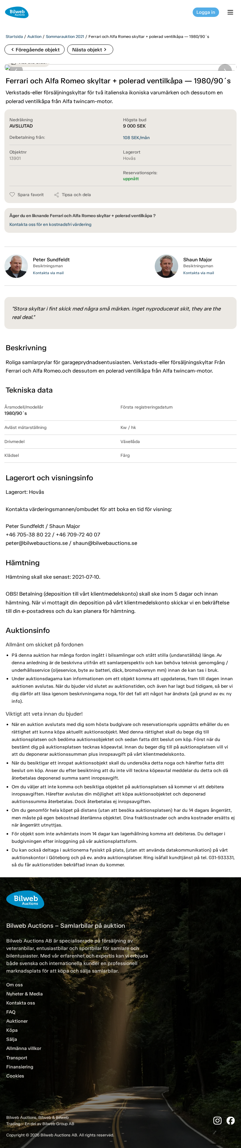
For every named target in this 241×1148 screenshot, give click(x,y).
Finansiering (19, 1067)
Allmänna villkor (23, 1048)
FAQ (10, 1012)
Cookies (15, 1076)
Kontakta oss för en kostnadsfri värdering (50, 224)
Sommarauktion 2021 (65, 36)
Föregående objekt (34, 49)
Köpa (12, 1030)
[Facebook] (231, 1121)
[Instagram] (217, 1121)
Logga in (205, 12)
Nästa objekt (90, 49)
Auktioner (17, 1021)
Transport (16, 1058)
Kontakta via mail (48, 273)
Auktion (34, 36)
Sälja (11, 1039)
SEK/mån (136, 137)
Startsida (14, 36)
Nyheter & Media (24, 994)
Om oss (14, 985)
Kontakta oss (20, 1003)
